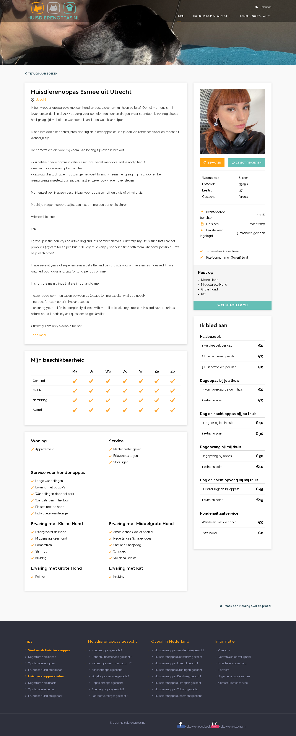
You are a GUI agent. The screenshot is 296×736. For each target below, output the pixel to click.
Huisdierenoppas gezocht (211, 16)
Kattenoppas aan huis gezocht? (112, 663)
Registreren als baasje (42, 682)
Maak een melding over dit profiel (248, 606)
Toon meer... (39, 335)
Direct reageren (248, 162)
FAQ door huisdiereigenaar (45, 695)
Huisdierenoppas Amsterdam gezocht (179, 650)
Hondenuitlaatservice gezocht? (111, 656)
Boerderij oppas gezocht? (108, 689)
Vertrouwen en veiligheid (234, 656)
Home (180, 16)
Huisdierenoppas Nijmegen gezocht (178, 682)
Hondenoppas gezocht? (107, 650)
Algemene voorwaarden (234, 676)
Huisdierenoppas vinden (46, 676)
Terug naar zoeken (42, 73)
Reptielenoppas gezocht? (108, 682)
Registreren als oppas (42, 656)
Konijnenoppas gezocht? (107, 669)
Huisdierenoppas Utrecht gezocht (176, 663)
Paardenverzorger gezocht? (109, 695)
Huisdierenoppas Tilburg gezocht (176, 689)
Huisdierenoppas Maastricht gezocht (178, 695)
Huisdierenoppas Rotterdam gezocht (178, 656)
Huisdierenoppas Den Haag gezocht (178, 676)
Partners (223, 669)
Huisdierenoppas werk (254, 16)
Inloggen (266, 6)
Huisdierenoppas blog (232, 663)
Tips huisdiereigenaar (42, 689)
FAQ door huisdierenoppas (45, 669)
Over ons (224, 650)
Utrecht (41, 99)
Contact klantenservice (233, 682)
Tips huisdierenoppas (41, 663)
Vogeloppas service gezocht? (110, 676)
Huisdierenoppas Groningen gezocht (178, 669)
